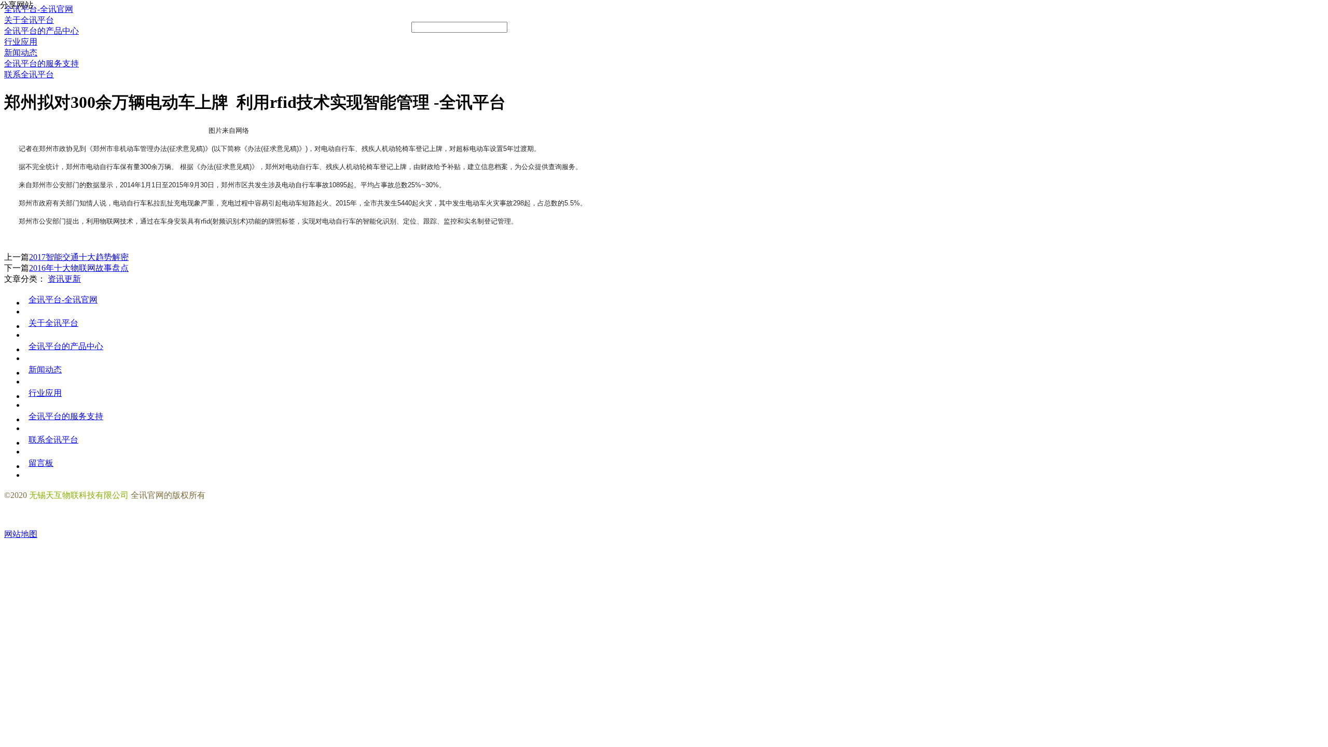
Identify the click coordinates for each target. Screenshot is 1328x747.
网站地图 (20, 534)
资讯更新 (64, 278)
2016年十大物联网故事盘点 (79, 268)
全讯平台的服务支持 (66, 416)
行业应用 (45, 393)
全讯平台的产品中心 (66, 346)
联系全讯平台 (53, 439)
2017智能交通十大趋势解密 (79, 257)
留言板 (41, 463)
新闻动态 (45, 369)
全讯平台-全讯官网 (63, 299)
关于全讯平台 (53, 323)
